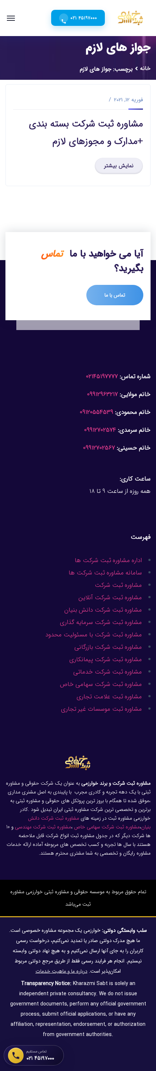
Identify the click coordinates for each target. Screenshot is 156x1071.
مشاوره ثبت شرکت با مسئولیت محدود (93, 635)
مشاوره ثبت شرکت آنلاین (110, 598)
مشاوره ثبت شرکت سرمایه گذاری (101, 622)
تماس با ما (114, 295)
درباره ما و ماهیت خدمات (61, 971)
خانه (145, 68)
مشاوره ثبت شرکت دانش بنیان (103, 610)
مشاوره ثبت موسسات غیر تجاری (101, 709)
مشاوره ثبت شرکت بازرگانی (108, 647)
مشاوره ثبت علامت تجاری (109, 697)
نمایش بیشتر (119, 165)
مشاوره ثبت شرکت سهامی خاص (100, 684)
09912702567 (99, 448)
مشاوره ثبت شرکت (118, 585)
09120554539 (96, 412)
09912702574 (100, 430)
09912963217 (102, 394)
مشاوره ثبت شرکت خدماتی (107, 672)
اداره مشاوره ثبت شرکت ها (108, 560)
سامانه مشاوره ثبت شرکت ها (105, 573)
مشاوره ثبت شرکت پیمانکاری (105, 659)
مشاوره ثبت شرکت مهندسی (43, 827)
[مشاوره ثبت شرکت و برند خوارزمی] (131, 17)
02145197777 (102, 376)
